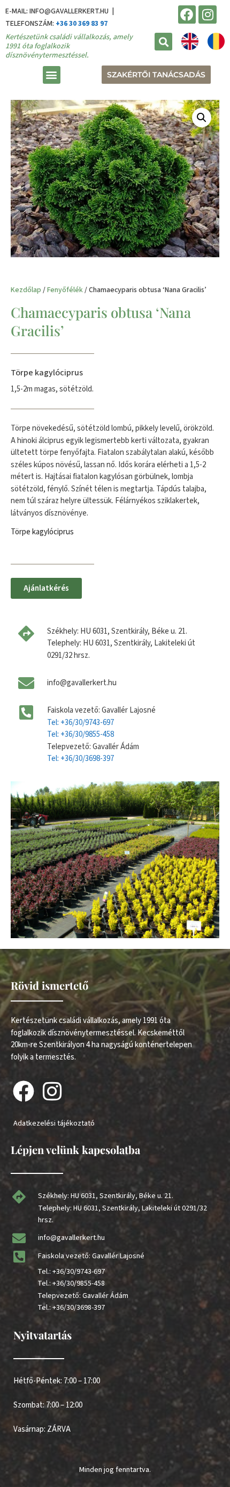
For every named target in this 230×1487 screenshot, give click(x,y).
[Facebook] (187, 14)
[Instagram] (207, 14)
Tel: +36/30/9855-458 (80, 734)
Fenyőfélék (65, 290)
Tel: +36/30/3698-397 (80, 758)
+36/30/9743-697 (78, 1271)
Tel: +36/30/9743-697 (80, 722)
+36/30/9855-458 (78, 1283)
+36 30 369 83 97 (82, 23)
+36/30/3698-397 (78, 1307)
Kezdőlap (26, 290)
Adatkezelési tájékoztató (54, 1123)
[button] (163, 41)
